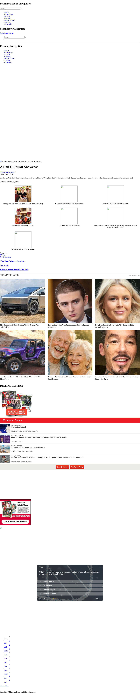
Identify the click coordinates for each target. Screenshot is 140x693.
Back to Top (4, 686)
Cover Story (8, 14)
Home (6, 12)
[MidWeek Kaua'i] (6, 33)
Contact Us (8, 24)
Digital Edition (9, 20)
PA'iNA (3, 255)
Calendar (7, 18)
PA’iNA (7, 16)
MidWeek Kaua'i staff (7, 172)
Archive (7, 22)
